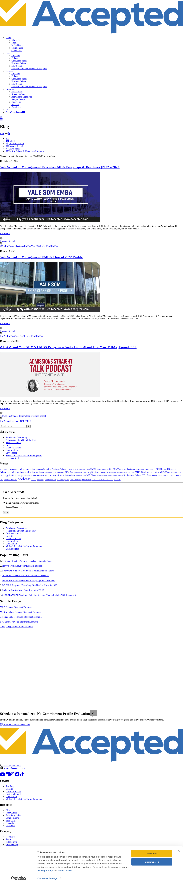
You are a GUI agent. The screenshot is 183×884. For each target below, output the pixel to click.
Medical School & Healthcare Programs (29, 68)
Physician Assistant (10, 480)
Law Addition (12, 450)
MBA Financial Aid (114, 472)
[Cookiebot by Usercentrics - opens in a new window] (18, 878)
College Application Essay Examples (16, 626)
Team (13, 42)
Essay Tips (16, 102)
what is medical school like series (102, 480)
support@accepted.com (14, 768)
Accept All (152, 853)
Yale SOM (36, 246)
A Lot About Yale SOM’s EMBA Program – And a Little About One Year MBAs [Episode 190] (68, 347)
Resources (10, 89)
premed (33, 480)
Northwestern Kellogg (132, 475)
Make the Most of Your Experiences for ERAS (23, 590)
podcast (10, 421)
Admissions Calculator (21, 97)
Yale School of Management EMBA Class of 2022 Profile (41, 257)
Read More (5, 233)
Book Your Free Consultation (16, 724)
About (8, 37)
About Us (15, 40)
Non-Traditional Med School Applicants (110, 475)
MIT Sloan (91, 475)
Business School (18, 63)
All (7, 138)
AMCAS (3, 469)
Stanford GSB (50, 479)
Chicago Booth (12, 469)
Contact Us (16, 50)
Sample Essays (18, 99)
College (14, 58)
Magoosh (60, 472)
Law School (16, 66)
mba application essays (94, 472)
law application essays (42, 472)
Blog (8, 109)
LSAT (54, 472)
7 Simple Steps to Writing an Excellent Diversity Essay (27, 561)
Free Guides (16, 91)
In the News (16, 45)
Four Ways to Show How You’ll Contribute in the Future (28, 570)
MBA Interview (128, 472)
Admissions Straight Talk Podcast (15, 416)
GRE (158, 469)
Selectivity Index (19, 94)
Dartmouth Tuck (84, 469)
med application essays (11, 475)
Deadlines (15, 107)
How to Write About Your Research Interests (22, 566)
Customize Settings (47, 878)
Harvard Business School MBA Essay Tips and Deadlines (28, 580)
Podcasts (15, 104)
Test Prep (15, 55)
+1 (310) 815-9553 (12, 765)
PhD (1, 480)
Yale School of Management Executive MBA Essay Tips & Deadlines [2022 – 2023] (60, 167)
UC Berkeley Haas (63, 480)
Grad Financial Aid (148, 469)
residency (40, 480)
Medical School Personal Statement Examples (20, 612)
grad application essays (129, 469)
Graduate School (19, 61)
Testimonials (17, 48)
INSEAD (10, 472)
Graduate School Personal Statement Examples (21, 617)
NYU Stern (146, 475)
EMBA (27, 246)
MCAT (164, 472)
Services (9, 71)
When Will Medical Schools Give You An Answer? (25, 575)
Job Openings (12, 844)
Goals (8, 53)
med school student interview (60, 475)
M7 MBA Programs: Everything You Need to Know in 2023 (29, 585)
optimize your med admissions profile (166, 475)
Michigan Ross (81, 475)
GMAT (116, 469)
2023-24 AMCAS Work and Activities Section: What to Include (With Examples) (39, 595)
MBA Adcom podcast (73, 472)
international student (22, 472)
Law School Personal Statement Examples (19, 622)
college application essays (30, 469)
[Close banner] (179, 851)
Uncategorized (12, 458)
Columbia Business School (54, 469)
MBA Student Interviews (148, 472)
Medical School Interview (34, 475)
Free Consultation (14, 112)
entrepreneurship (104, 469)
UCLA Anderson (75, 480)
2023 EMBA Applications (12, 246)
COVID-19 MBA (72, 469)
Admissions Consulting (16, 437)
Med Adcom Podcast (174, 472)
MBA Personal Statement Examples (16, 607)
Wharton (86, 479)
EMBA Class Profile (16, 336)
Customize (150, 862)
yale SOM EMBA (49, 246)
